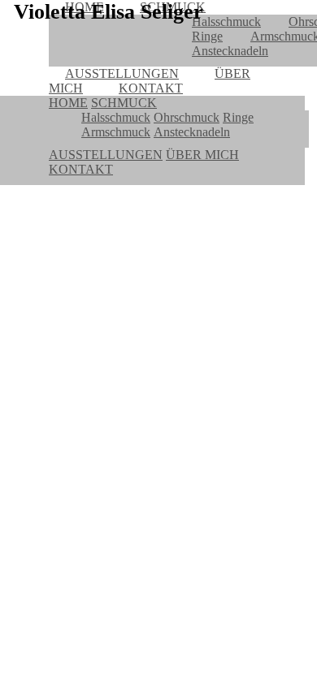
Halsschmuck (226, 21)
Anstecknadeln (230, 51)
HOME (68, 103)
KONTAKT (151, 88)
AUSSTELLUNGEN (122, 73)
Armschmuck (115, 132)
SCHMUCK (124, 103)
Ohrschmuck (186, 117)
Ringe (207, 36)
